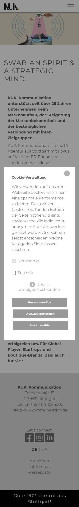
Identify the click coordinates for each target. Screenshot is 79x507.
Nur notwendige (39, 302)
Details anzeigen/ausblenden (39, 284)
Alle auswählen (40, 325)
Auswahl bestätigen (40, 314)
